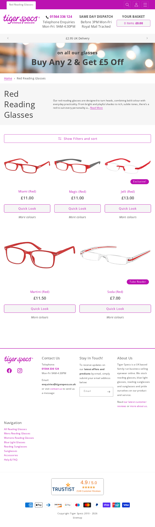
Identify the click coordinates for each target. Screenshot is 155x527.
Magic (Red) (77, 192)
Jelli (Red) (128, 192)
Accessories (11, 455)
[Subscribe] (108, 392)
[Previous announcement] (7, 38)
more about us (138, 406)
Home (8, 78)
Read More (96, 107)
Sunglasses (10, 451)
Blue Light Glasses (14, 442)
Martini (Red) (39, 292)
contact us (56, 388)
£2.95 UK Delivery (77, 38)
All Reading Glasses (15, 429)
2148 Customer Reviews (88, 491)
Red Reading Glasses (31, 78)
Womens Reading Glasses (19, 438)
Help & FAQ (10, 459)
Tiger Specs (76, 513)
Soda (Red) (115, 292)
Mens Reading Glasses (17, 433)
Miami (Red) (27, 191)
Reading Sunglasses (15, 446)
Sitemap (77, 517)
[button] (127, 4)
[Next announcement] (147, 38)
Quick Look (27, 208)
